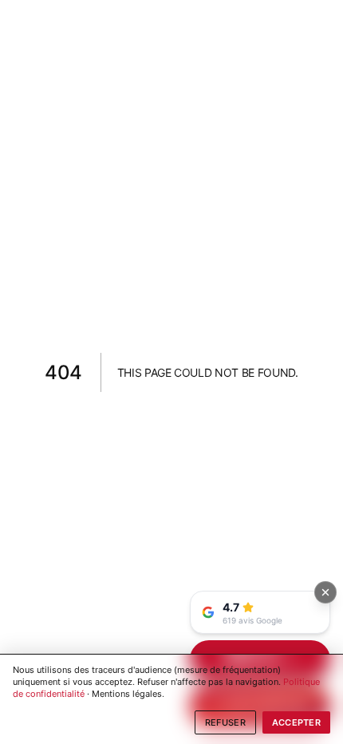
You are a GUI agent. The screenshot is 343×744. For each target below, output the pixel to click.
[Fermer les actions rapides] (325, 592)
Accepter (296, 722)
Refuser (225, 722)
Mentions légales (127, 693)
